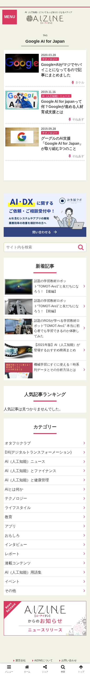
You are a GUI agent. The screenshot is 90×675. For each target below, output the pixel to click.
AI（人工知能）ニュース (25, 461)
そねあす (78, 119)
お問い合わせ (69, 660)
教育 (8, 517)
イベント (12, 581)
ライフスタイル (18, 508)
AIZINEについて (43, 660)
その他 (10, 591)
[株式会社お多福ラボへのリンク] (45, 233)
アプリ (10, 526)
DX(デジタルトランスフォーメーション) (38, 452)
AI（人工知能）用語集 (23, 572)
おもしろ (12, 535)
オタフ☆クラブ (18, 443)
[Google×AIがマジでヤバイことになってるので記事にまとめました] (55, 552)
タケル (79, 82)
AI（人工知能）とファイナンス (30, 471)
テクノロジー (16, 498)
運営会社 (20, 660)
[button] (80, 247)
